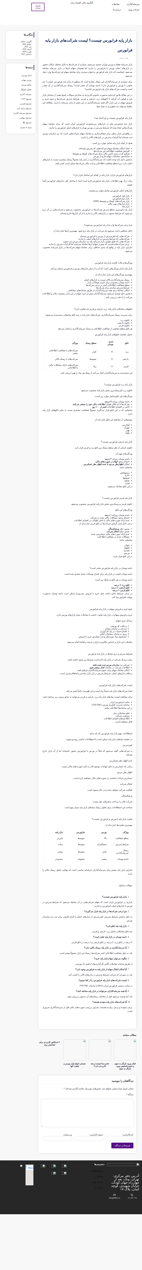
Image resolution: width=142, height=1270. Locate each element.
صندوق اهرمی (25, 104)
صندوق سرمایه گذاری (22, 113)
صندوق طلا (27, 123)
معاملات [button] (116, 4)
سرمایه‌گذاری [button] (133, 4)
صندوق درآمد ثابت (24, 108)
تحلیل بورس (26, 85)
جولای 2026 (26, 44)
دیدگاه (129, 1094)
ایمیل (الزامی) (96, 1134)
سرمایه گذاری (25, 94)
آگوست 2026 (26, 42)
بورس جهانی (26, 80)
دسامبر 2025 (26, 54)
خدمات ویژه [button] (133, 9)
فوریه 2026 (26, 52)
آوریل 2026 (26, 49)
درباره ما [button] (117, 9)
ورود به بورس (123, 58)
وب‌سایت (67, 1134)
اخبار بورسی (26, 75)
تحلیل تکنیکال (26, 90)
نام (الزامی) (128, 1134)
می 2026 (27, 47)
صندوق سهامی (25, 118)
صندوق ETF (26, 99)
